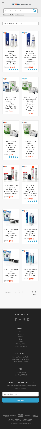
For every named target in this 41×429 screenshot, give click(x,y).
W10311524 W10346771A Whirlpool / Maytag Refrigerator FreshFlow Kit (11, 103)
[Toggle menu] (3, 3)
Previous (7, 292)
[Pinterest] (24, 319)
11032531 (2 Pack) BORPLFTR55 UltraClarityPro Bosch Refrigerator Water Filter (11, 57)
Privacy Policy (20, 344)
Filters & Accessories (20, 362)
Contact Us (20, 334)
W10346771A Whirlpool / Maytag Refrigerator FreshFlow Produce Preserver (30, 147)
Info (20, 332)
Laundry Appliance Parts (20, 359)
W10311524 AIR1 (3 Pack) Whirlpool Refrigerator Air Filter (11, 233)
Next (35, 295)
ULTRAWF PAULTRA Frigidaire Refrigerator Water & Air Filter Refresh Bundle (30, 190)
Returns (20, 337)
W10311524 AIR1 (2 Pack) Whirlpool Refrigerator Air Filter (11, 273)
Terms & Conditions (20, 346)
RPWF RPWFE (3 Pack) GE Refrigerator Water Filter (30, 232)
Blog (20, 339)
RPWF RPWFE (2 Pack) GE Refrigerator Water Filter (30, 272)
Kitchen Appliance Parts (21, 357)
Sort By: (6, 23)
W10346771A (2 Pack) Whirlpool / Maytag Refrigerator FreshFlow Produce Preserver (30, 104)
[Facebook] (16, 319)
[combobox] (20, 10)
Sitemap (20, 341)
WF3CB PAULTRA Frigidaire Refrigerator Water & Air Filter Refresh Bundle (11, 189)
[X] (20, 319)
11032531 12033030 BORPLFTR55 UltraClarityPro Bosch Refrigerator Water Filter (30, 57)
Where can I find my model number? (13, 15)
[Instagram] (28, 319)
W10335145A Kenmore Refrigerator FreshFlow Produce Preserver (11, 146)
